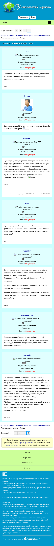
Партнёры (27, 458)
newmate (27, 355)
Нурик (27, 96)
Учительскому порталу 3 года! (13, 38)
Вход (33, 17)
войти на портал (12, 445)
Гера (27, 51)
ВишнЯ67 (27, 138)
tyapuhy (27, 251)
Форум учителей (7, 35)
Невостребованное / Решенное (35, 35)
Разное (19, 35)
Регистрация (23, 17)
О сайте (27, 468)
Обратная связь (27, 463)
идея (27, 203)
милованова (27, 315)
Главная (27, 453)
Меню (6, 22)
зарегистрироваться (26, 443)
